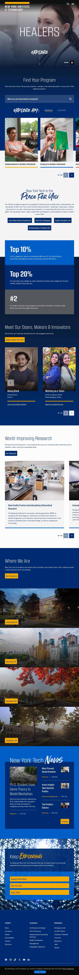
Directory (8, 944)
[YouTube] (24, 960)
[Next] (71, 175)
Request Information (19, 879)
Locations (8, 931)
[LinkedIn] (29, 960)
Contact (7, 941)
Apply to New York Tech (15, 339)
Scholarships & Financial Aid (39, 228)
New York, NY (11, 661)
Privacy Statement (68, 969)
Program (49, 110)
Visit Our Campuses (43, 220)
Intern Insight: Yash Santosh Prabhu (48, 788)
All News (65, 821)
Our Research (11, 453)
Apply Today (15, 892)
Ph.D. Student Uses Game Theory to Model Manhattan (22, 789)
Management (34, 943)
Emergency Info (60, 928)
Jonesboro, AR (11, 740)
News (7, 928)
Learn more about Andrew (16, 404)
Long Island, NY (11, 622)
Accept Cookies (40, 972)
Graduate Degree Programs (52, 164)
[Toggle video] (72, 63)
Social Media (9, 938)
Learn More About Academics (20, 220)
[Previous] (65, 175)
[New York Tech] (17, 6)
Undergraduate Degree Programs (20, 164)
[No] (76, 971)
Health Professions (36, 940)
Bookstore (58, 941)
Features (45, 777)
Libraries (57, 938)
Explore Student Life (62, 220)
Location (61, 110)
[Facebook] (6, 960)
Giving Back (13, 391)
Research (13, 813)
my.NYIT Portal (59, 931)
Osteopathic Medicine (37, 947)
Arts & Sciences (35, 931)
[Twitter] (20, 960)
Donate (56, 947)
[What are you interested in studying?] (39, 99)
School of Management (50, 796)
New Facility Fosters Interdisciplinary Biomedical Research (30, 507)
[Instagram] (10, 960)
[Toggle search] (68, 4)
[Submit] (70, 99)
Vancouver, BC (11, 701)
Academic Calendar (61, 934)
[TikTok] (15, 960)
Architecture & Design (37, 928)
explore (39, 52)
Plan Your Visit (16, 885)
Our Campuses (11, 576)
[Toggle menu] (73, 4)
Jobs (56, 944)
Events (7, 934)
